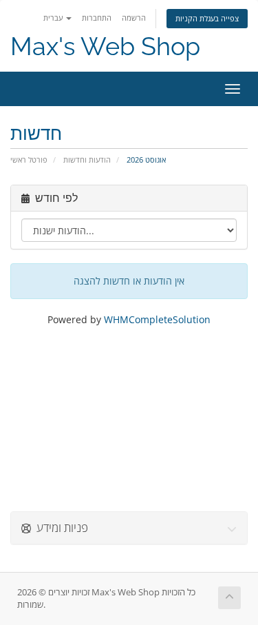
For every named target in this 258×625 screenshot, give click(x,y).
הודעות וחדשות (87, 159)
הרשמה (134, 17)
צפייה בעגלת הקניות (207, 18)
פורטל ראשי (28, 159)
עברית (54, 17)
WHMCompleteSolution (157, 319)
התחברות (96, 17)
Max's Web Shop (105, 46)
